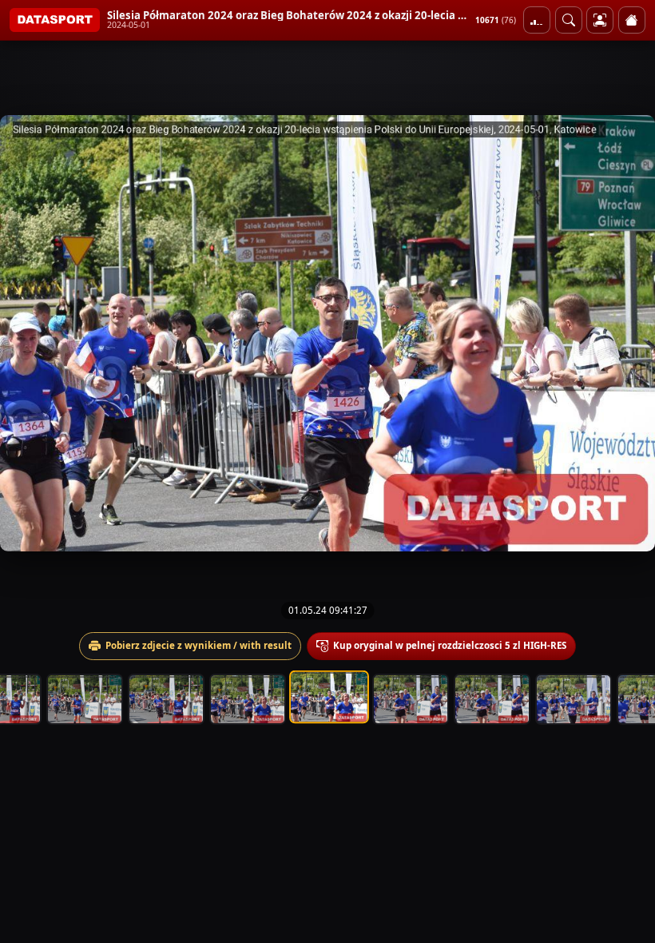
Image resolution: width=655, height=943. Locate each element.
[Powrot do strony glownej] (631, 20)
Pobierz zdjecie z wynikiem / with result (198, 645)
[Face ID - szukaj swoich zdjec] (568, 20)
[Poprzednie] (26, 333)
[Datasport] (55, 20)
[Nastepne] (628, 333)
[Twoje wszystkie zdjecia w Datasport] (599, 20)
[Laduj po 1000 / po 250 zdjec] (536, 20)
